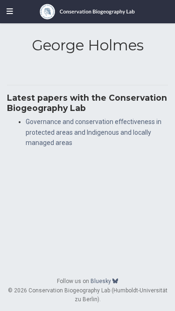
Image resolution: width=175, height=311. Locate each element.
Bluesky (101, 281)
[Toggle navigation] (10, 11)
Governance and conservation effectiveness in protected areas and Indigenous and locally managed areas (93, 132)
